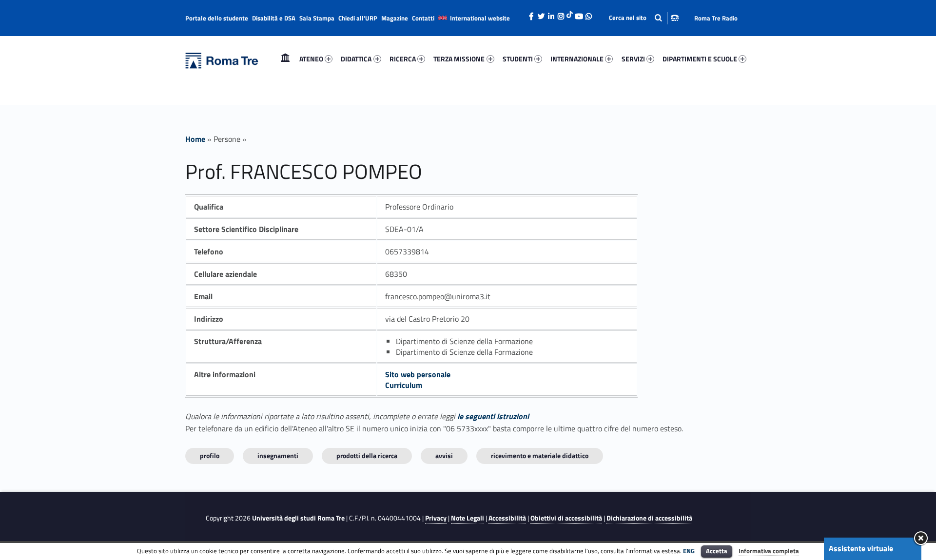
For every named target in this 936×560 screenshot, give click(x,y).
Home (285, 59)
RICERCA (403, 59)
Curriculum (403, 385)
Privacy (436, 518)
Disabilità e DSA (273, 18)
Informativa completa (769, 551)
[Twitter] (541, 13)
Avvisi (444, 455)
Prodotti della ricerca (366, 455)
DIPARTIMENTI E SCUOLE (700, 59)
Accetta (716, 551)
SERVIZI (633, 59)
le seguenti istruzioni (493, 416)
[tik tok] (570, 13)
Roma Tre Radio (716, 18)
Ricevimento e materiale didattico (539, 455)
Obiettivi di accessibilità (566, 518)
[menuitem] (285, 58)
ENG (689, 551)
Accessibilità (507, 518)
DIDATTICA (356, 59)
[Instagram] (560, 13)
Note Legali (467, 518)
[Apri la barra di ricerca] (644, 17)
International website (480, 18)
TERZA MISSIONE (459, 59)
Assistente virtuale (861, 548)
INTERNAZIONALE (577, 59)
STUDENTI (518, 59)
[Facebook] (531, 13)
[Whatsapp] (588, 13)
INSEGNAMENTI (277, 455)
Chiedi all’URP (357, 18)
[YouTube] (578, 13)
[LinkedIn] (550, 13)
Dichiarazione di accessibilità (649, 518)
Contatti (423, 18)
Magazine (394, 18)
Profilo (209, 455)
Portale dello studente (216, 18)
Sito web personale (417, 374)
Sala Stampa (316, 18)
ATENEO (311, 59)
